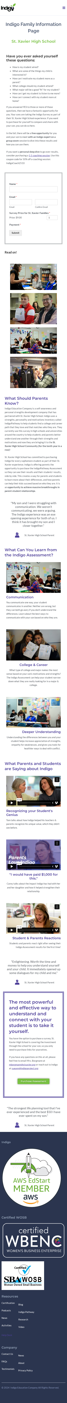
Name (13, 183)
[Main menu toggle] (64, 8)
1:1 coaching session (39, 155)
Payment (15, 224)
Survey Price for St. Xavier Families (29, 212)
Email (13, 196)
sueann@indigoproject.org (25, 1068)
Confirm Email (41, 207)
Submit (15, 232)
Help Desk (7, 1335)
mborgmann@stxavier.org (22, 1064)
